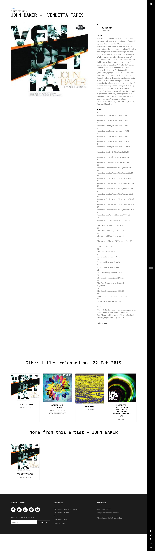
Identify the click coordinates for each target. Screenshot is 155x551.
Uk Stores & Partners (62, 513)
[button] (133, 398)
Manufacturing (60, 523)
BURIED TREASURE (19, 11)
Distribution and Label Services (66, 509)
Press (56, 516)
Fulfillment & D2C (61, 520)
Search (44, 522)
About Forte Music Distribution (109, 518)
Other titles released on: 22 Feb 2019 (74, 362)
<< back (13, 9)
